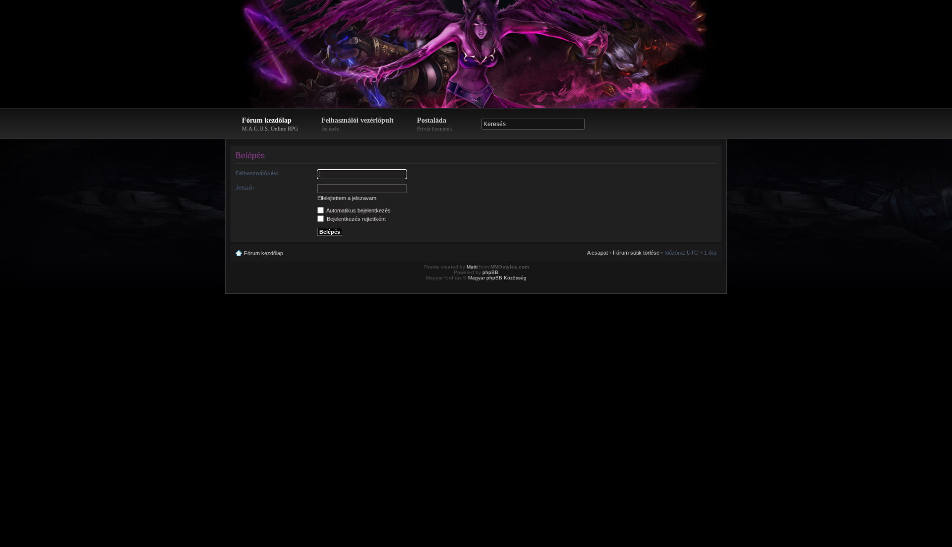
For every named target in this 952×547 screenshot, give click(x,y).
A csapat (597, 253)
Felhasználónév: (257, 173)
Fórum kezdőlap (270, 124)
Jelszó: (245, 188)
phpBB (490, 272)
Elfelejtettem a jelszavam (346, 198)
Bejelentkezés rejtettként (355, 219)
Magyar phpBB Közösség (497, 277)
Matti (472, 267)
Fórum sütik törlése (636, 253)
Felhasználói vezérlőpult (357, 124)
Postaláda (434, 124)
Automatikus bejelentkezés (358, 210)
